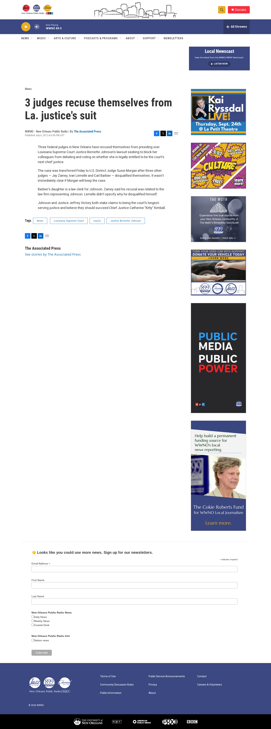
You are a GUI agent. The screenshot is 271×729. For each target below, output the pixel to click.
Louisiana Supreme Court (69, 220)
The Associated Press (87, 131)
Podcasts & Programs (101, 38)
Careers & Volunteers (209, 684)
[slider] (42, 27)
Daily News (40, 616)
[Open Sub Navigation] (31, 38)
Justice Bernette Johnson (125, 220)
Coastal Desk (41, 625)
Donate (240, 10)
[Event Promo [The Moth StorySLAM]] (218, 219)
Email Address (41, 563)
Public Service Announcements (167, 676)
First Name (38, 580)
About (130, 38)
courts (97, 220)
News (25, 38)
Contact (201, 676)
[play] (26, 27)
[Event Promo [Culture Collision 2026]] (218, 166)
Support (149, 38)
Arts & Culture (65, 38)
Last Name (38, 596)
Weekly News (42, 621)
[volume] (37, 27)
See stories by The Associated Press (53, 254)
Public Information (110, 693)
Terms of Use (108, 676)
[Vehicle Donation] (218, 272)
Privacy (153, 684)
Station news (41, 640)
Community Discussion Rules (117, 684)
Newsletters (173, 38)
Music (41, 38)
